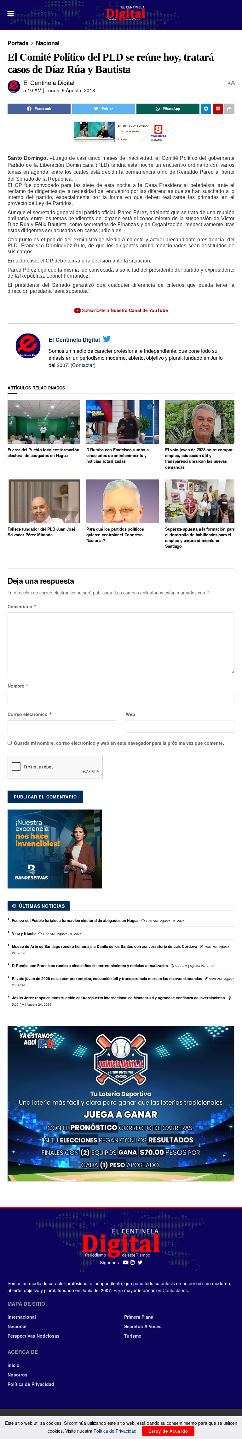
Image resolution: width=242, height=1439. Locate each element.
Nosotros (17, 1374)
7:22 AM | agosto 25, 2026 (62, 934)
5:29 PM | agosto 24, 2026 (194, 966)
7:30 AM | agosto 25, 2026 (165, 921)
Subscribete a (124, 310)
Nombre (18, 686)
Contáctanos (175, 1290)
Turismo (132, 1336)
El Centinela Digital (48, 82)
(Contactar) (83, 365)
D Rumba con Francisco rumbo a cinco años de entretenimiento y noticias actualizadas (117, 455)
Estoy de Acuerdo (168, 1431)
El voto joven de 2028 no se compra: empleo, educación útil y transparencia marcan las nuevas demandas (199, 458)
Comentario (22, 606)
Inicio (14, 1365)
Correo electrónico (30, 714)
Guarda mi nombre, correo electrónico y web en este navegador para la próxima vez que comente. (119, 743)
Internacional (22, 1317)
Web (130, 714)
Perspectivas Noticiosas (34, 1336)
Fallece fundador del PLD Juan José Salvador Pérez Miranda (41, 532)
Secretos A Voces (143, 1326)
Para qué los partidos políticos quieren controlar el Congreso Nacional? (115, 534)
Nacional (48, 43)
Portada (18, 43)
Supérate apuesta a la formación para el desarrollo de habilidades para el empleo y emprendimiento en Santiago (200, 537)
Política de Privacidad (31, 1384)
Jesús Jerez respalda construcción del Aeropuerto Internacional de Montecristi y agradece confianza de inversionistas (118, 998)
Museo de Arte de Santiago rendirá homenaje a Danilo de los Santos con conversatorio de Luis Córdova (104, 946)
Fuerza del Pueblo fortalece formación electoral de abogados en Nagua (43, 452)
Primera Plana (138, 1317)
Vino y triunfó (24, 933)
